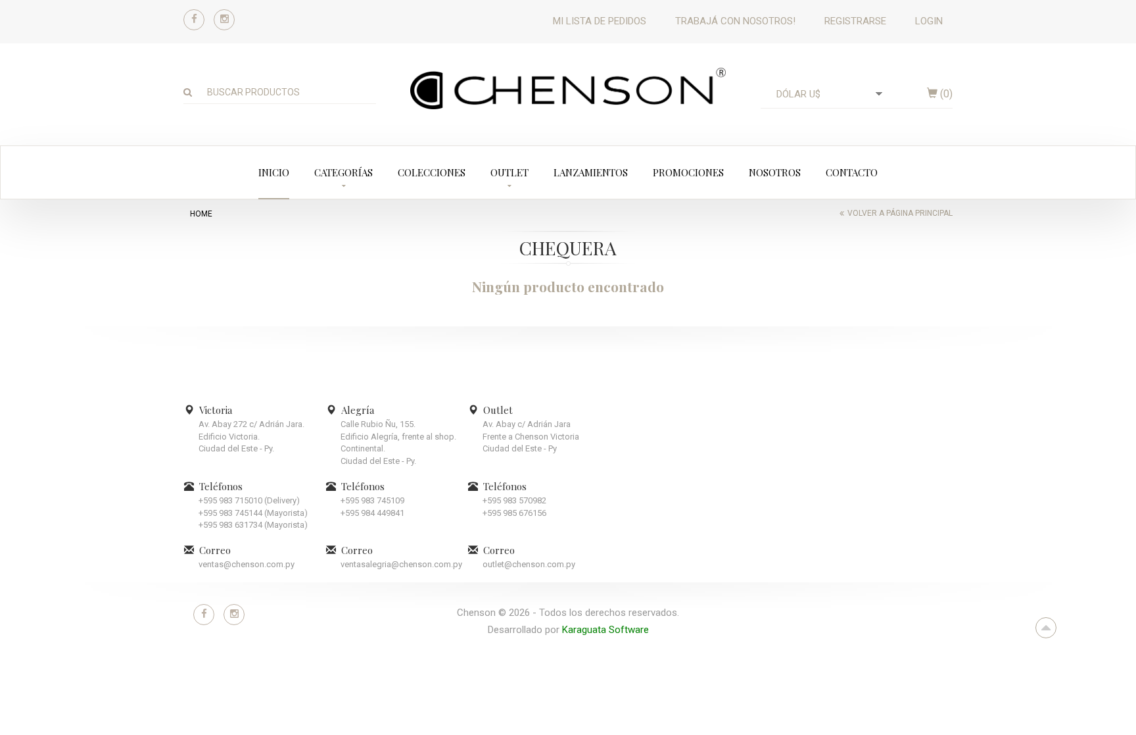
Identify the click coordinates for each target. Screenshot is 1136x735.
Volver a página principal (900, 213)
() (945, 94)
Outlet (509, 172)
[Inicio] (568, 88)
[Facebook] (193, 19)
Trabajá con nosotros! (735, 21)
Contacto (852, 172)
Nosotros (775, 172)
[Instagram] (224, 19)
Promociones (688, 172)
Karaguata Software (605, 630)
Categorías (343, 172)
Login (929, 21)
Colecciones (431, 172)
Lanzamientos (591, 172)
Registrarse (855, 21)
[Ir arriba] (1045, 627)
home (201, 213)
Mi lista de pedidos (599, 21)
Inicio (273, 172)
